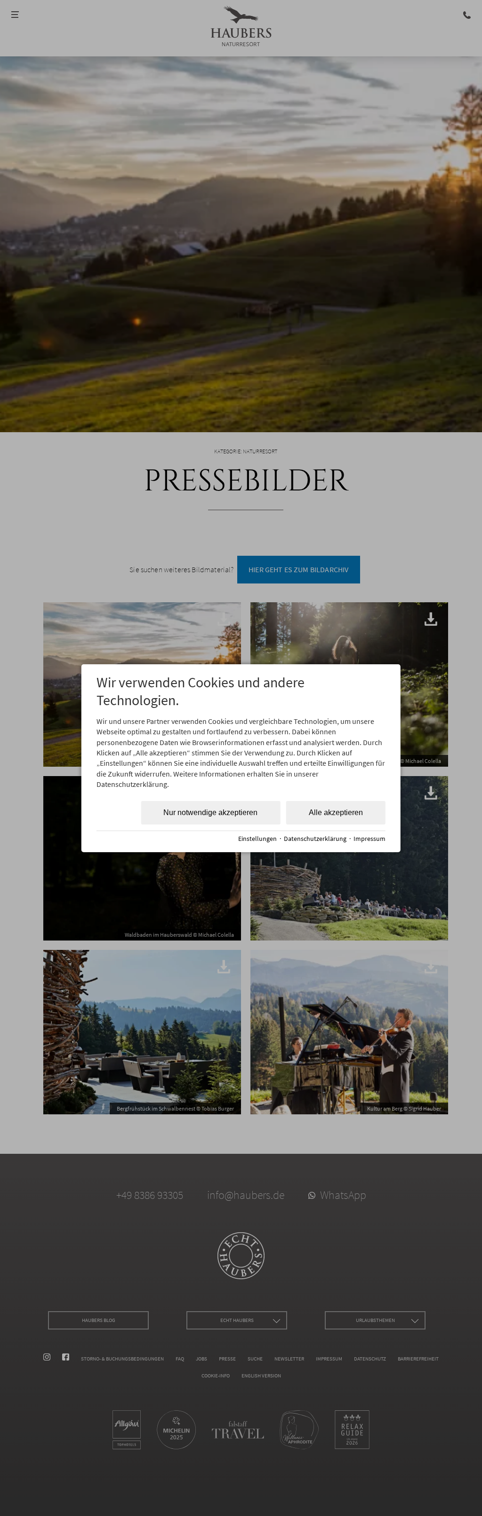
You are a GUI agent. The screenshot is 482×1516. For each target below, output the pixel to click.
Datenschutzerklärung (315, 839)
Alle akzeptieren (336, 812)
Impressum (369, 839)
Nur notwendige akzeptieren (210, 812)
